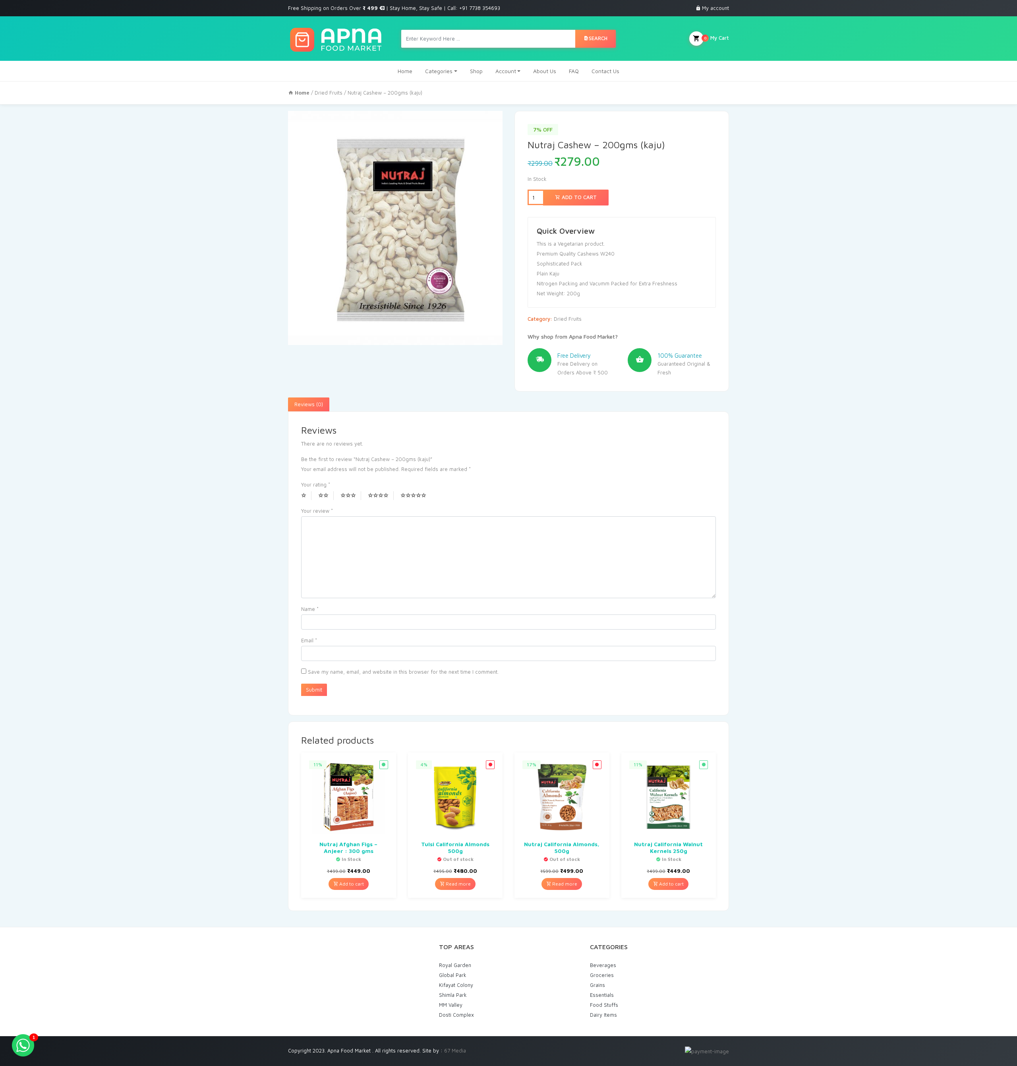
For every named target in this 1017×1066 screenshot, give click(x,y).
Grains (597, 985)
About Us (544, 71)
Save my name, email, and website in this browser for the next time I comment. (403, 672)
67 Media (455, 1050)
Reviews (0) (308, 404)
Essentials (602, 995)
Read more (458, 884)
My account (715, 8)
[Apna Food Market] (335, 38)
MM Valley (450, 1005)
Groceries (602, 975)
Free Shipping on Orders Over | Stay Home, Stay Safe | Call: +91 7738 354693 (394, 8)
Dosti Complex (456, 1015)
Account (505, 71)
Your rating (315, 484)
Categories (438, 71)
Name (310, 609)
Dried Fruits (328, 92)
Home (405, 71)
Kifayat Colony (456, 985)
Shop (476, 71)
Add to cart (578, 197)
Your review (317, 511)
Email (309, 640)
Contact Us (605, 71)
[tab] (308, 404)
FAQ (574, 71)
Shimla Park (453, 995)
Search (598, 38)
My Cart (716, 38)
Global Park (452, 975)
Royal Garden (455, 965)
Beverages (603, 965)
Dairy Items (603, 1015)
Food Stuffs (604, 1005)
